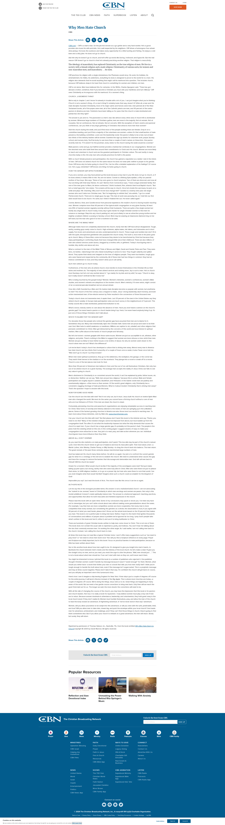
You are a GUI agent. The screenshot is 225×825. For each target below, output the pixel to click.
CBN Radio (142, 773)
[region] (112, 821)
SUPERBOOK (120, 15)
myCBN (148, 815)
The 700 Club (78, 15)
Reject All (172, 821)
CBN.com (72, 46)
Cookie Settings (160, 821)
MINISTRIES (75, 742)
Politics (73, 789)
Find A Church (98, 755)
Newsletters (143, 746)
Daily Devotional (99, 746)
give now (178, 7)
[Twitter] (94, 40)
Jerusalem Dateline (100, 785)
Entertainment (76, 786)
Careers (141, 755)
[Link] (106, 40)
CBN (70, 32)
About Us (142, 759)
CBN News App (76, 793)
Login (184, 3)
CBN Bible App (99, 762)
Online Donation (122, 746)
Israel (72, 780)
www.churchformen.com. (118, 414)
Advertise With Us (145, 752)
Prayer (95, 749)
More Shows (98, 788)
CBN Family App (99, 792)
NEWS (73, 770)
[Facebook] (88, 40)
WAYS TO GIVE (121, 742)
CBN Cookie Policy (109, 815)
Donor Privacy (97, 815)
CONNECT (142, 742)
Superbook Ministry (123, 773)
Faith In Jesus (98, 752)
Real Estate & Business (120, 762)
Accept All (185, 821)
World (72, 776)
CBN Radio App (144, 780)
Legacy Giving (121, 749)
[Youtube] (104, 805)
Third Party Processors (124, 815)
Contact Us (173, 3)
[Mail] (100, 40)
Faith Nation (98, 782)
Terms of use (76, 815)
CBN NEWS (94, 15)
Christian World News (99, 777)
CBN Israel (74, 749)
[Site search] (153, 16)
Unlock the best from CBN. (95, 655)
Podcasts (142, 776)
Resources (97, 759)
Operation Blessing (78, 746)
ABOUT (144, 15)
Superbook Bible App (122, 777)
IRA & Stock (120, 752)
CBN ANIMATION (122, 770)
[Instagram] (115, 805)
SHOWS (96, 770)
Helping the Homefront (75, 753)
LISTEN (133, 15)
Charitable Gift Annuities (121, 756)
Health (73, 783)
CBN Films (74, 758)
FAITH (107, 15)
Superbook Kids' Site (123, 782)
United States (76, 773)
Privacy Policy (86, 815)
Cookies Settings (139, 815)
